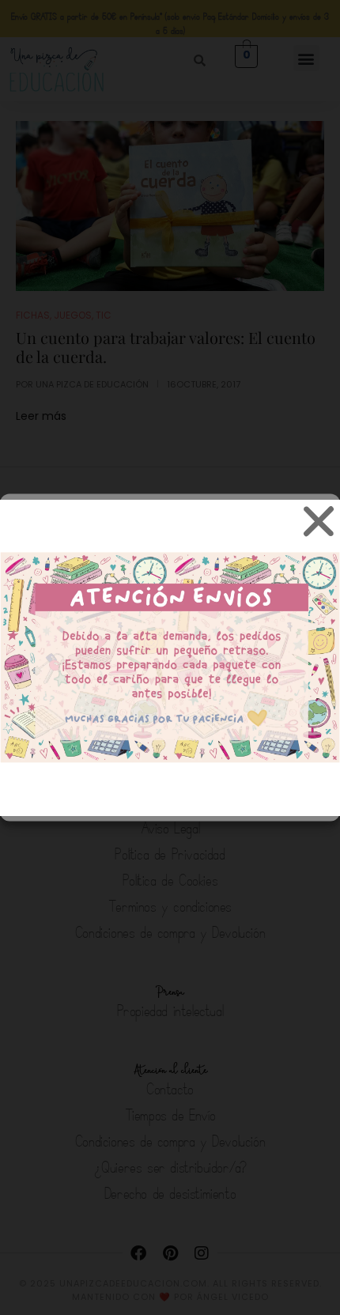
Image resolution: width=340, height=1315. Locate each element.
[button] (316, 527)
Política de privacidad (191, 798)
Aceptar (170, 681)
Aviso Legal (280, 798)
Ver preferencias (170, 768)
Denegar (170, 724)
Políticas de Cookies (81, 798)
